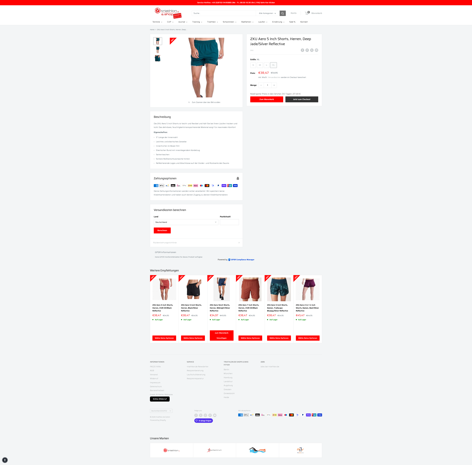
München (228, 373)
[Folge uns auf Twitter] (200, 415)
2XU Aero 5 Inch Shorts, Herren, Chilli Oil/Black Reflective (162, 308)
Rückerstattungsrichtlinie (165, 242)
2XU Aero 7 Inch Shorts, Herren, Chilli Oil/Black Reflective (248, 308)
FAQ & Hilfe (155, 366)
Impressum (155, 382)
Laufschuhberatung (196, 374)
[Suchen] (283, 13)
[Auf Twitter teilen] (312, 50)
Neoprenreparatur (195, 378)
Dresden (227, 389)
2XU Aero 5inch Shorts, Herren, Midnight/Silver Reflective (220, 308)
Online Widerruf (160, 398)
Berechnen (162, 230)
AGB (152, 370)
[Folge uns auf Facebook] (196, 415)
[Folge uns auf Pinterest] (210, 415)
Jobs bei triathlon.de (270, 366)
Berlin (226, 369)
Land (156, 216)
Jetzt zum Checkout (301, 99)
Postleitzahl (225, 216)
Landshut (228, 381)
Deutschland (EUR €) (159, 411)
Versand (154, 374)
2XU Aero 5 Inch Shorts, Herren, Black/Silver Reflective (191, 308)
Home (152, 29)
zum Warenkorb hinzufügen (221, 335)
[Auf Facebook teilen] (302, 50)
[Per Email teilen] (316, 50)
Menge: (253, 85)
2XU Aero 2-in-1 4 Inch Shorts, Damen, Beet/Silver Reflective (307, 308)
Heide (226, 397)
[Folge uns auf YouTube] (214, 415)
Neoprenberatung (195, 370)
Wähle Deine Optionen (164, 338)
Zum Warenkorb (266, 99)
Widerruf (154, 378)
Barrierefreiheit (157, 390)
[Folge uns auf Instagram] (205, 415)
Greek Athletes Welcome (161, 394)
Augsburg (228, 385)
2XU (251, 50)
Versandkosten (274, 77)
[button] (5, 460)
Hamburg (228, 377)
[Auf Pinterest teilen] (307, 50)
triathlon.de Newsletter (197, 366)
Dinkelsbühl (229, 393)
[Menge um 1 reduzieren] (261, 85)
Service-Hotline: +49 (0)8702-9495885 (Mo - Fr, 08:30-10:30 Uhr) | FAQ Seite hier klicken (236, 2)
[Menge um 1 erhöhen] (274, 85)
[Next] (322, 309)
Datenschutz (156, 386)
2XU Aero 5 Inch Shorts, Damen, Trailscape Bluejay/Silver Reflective (277, 308)
